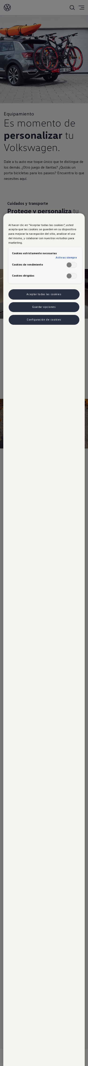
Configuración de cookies (44, 319)
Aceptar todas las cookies (44, 294)
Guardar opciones (44, 307)
